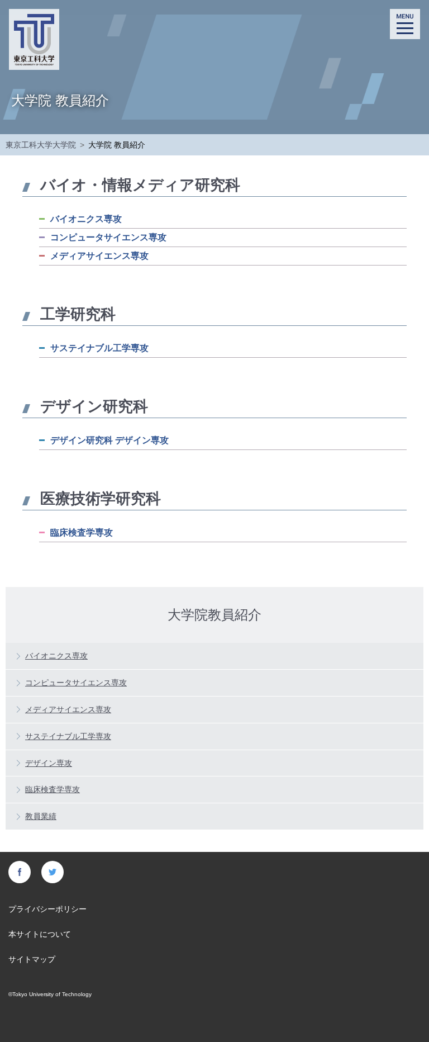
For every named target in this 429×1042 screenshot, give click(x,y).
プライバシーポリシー (47, 908)
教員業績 (40, 816)
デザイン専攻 (48, 763)
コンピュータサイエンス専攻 (108, 237)
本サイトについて (39, 934)
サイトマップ (31, 959)
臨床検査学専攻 (81, 532)
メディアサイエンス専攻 (99, 255)
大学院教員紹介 (214, 614)
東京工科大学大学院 (41, 144)
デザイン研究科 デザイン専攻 (109, 440)
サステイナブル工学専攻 (99, 348)
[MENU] (405, 24)
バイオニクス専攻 (86, 219)
